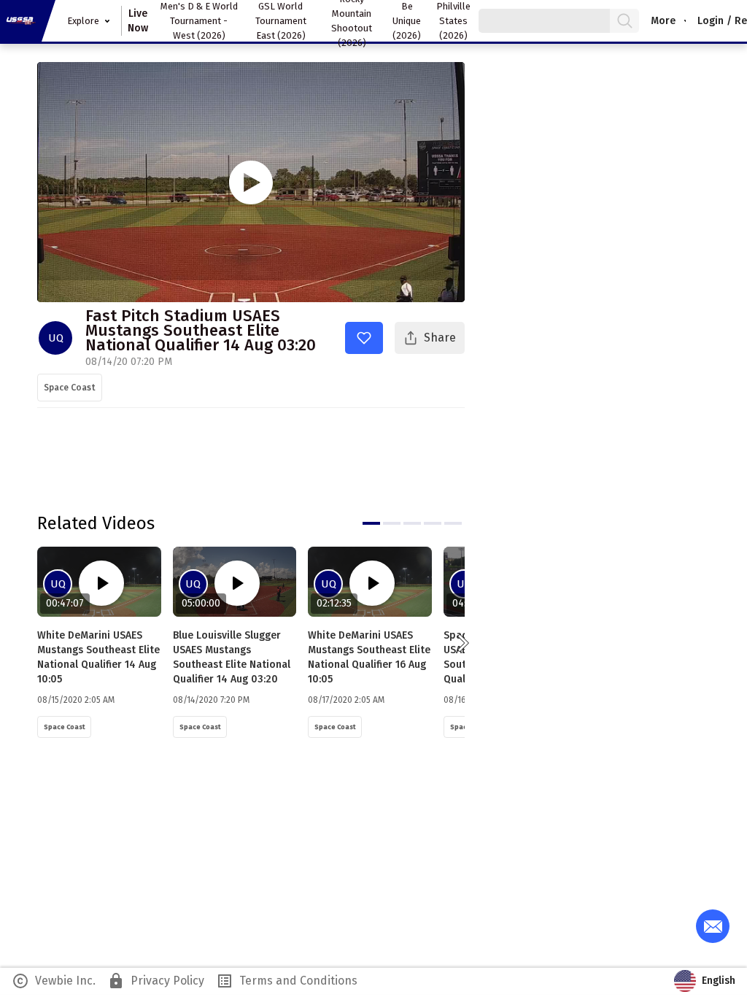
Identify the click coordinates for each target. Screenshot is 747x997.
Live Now (138, 20)
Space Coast (70, 387)
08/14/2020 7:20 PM (211, 700)
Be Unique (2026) (406, 21)
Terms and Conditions (286, 981)
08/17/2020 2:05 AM (346, 700)
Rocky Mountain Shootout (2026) (351, 21)
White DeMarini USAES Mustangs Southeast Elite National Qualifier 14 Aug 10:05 (98, 657)
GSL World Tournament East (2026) (280, 21)
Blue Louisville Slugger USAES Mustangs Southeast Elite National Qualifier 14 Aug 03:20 (231, 657)
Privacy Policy (155, 981)
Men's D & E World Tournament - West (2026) (199, 21)
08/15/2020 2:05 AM (76, 700)
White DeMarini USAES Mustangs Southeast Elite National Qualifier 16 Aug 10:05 (369, 657)
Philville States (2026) (453, 21)
